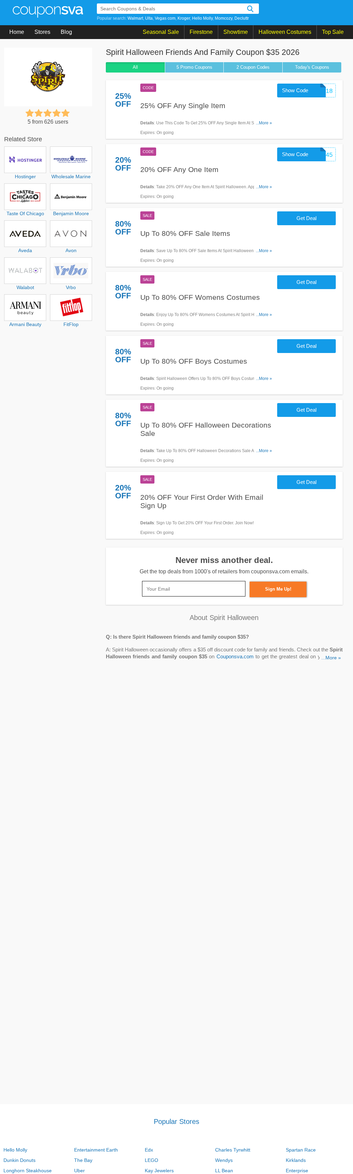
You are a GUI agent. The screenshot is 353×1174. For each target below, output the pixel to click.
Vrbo (71, 287)
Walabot (25, 287)
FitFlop (71, 324)
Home (16, 32)
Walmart (135, 18)
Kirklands (296, 1160)
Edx (149, 1150)
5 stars (65, 113)
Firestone (201, 32)
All (135, 67)
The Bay (83, 1160)
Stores (42, 32)
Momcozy (223, 18)
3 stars (47, 113)
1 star (30, 113)
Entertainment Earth (96, 1150)
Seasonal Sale (161, 32)
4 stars (56, 113)
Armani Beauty (25, 324)
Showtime (235, 32)
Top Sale (333, 32)
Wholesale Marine (71, 176)
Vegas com (165, 18)
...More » (264, 123)
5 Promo (194, 67)
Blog (66, 32)
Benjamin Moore (71, 213)
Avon (71, 250)
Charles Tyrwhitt (232, 1150)
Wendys (224, 1160)
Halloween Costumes (285, 32)
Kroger (184, 18)
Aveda (25, 250)
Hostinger (25, 176)
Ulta (149, 18)
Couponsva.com (235, 656)
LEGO (151, 1160)
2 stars (38, 113)
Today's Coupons (312, 67)
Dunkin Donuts (19, 1160)
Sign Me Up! (278, 589)
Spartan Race (301, 1150)
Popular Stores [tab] (176, 1121)
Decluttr (241, 18)
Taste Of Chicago (25, 213)
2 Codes (253, 67)
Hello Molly (202, 18)
